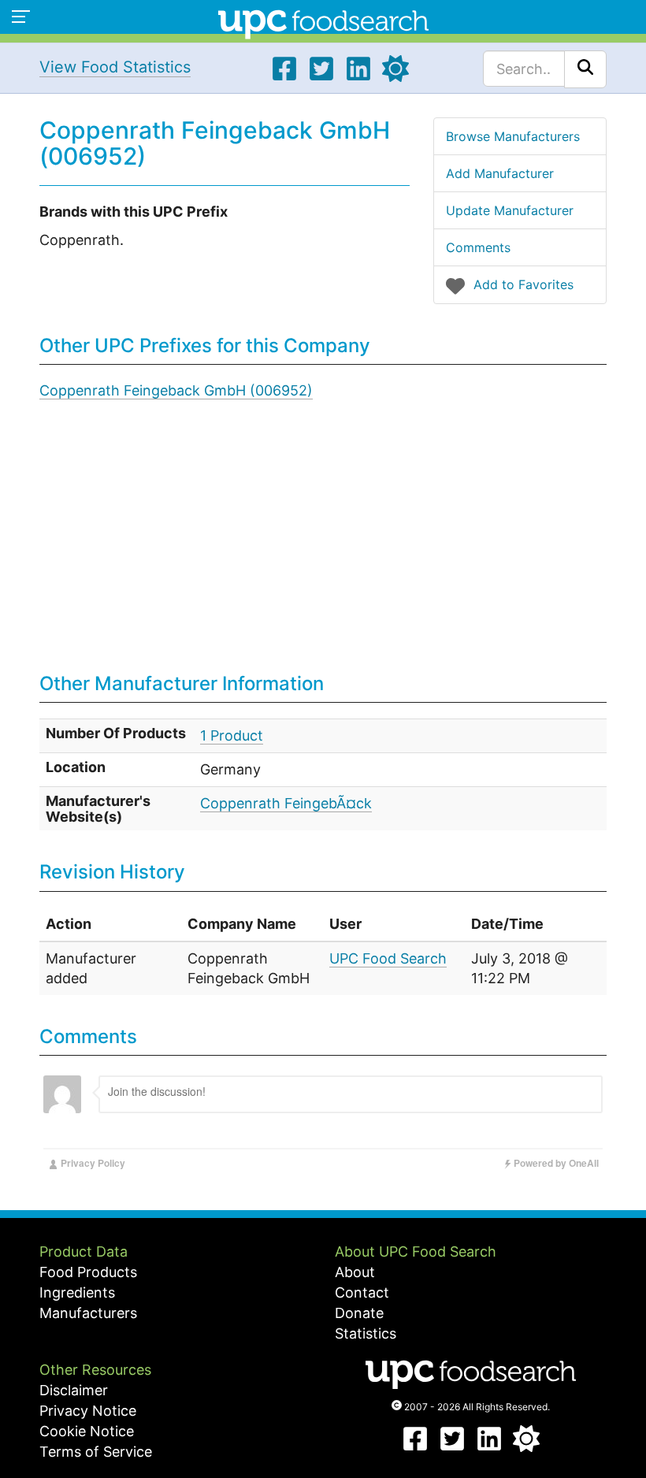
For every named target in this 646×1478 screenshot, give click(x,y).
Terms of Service (95, 1451)
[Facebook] (284, 77)
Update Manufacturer (510, 210)
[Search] (585, 69)
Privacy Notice (87, 1410)
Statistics (365, 1333)
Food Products (88, 1272)
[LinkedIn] (358, 77)
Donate (359, 1313)
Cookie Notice (86, 1431)
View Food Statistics (115, 67)
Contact (362, 1292)
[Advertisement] (323, 547)
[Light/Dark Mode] (395, 77)
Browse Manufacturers (513, 136)
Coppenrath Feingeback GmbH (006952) (176, 390)
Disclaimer (73, 1390)
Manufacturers (88, 1313)
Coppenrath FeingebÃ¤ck (286, 803)
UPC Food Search (388, 958)
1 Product (231, 735)
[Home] (323, 22)
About (355, 1272)
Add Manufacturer (500, 173)
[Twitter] (321, 77)
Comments (478, 247)
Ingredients (77, 1292)
